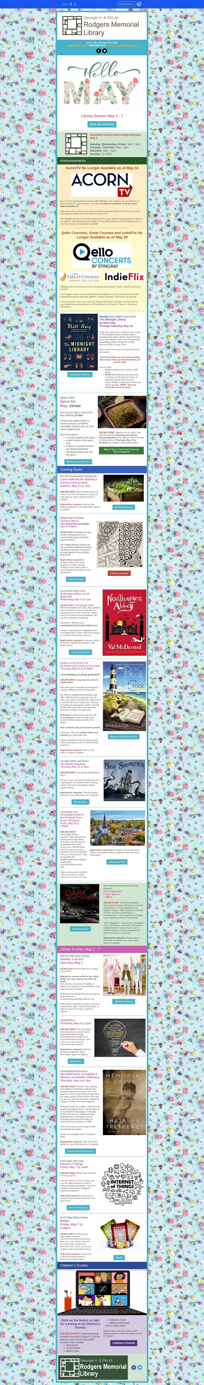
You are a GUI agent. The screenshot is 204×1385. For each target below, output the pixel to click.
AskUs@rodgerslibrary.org (122, 45)
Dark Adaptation (80, 929)
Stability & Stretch (124, 1001)
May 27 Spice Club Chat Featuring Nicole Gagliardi (121, 450)
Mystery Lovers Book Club (123, 736)
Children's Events (123, 1343)
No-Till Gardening (124, 507)
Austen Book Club (80, 652)
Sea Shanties (80, 802)
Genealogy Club (117, 862)
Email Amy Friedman (80, 374)
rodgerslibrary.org (76, 45)
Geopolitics (76, 1061)
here (67, 213)
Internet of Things (78, 1207)
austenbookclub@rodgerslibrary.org (78, 625)
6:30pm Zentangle (119, 573)
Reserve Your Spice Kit (78, 462)
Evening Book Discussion (80, 1151)
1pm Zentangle (75, 579)
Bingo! (119, 1257)
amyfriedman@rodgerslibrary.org (78, 999)
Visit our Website (102, 124)
